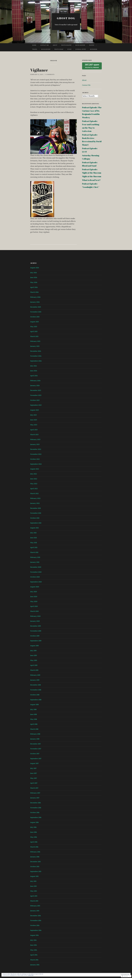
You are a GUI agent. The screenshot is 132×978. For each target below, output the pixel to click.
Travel (34, 49)
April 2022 (34, 489)
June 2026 (33, 277)
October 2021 (34, 518)
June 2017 (33, 773)
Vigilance (39, 70)
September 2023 (36, 405)
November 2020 (35, 572)
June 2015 (33, 886)
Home (34, 45)
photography (66, 45)
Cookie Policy (31, 975)
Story (69, 49)
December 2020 (35, 567)
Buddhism (93, 49)
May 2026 (33, 282)
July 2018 (33, 709)
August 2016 (34, 822)
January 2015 (34, 911)
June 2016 (33, 832)
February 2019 (35, 675)
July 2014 (33, 940)
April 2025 (34, 331)
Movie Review (80, 45)
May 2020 (33, 601)
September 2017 (35, 759)
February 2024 (35, 381)
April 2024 (34, 376)
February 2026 (35, 297)
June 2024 (33, 371)
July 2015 (33, 881)
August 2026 (34, 268)
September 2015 (35, 871)
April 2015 (33, 896)
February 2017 (35, 793)
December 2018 (35, 685)
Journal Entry (80, 49)
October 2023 (35, 400)
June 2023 (33, 420)
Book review (45, 49)
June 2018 (33, 714)
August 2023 (34, 410)
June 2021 (33, 538)
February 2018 (35, 734)
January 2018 (34, 739)
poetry (91, 45)
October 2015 (34, 866)
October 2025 (35, 317)
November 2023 (35, 395)
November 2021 (35, 513)
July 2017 (33, 768)
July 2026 (33, 273)
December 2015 (35, 862)
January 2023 (35, 444)
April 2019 (33, 665)
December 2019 (35, 626)
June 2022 (33, 479)
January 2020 (35, 621)
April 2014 (33, 955)
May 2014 (33, 950)
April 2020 (34, 606)
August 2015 (34, 876)
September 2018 (35, 700)
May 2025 (33, 327)
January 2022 (35, 503)
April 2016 (33, 842)
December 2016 (35, 803)
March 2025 (34, 336)
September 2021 (35, 523)
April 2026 (34, 287)
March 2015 (34, 901)
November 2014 (35, 920)
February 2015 (35, 906)
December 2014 (35, 916)
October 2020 (35, 577)
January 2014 (34, 965)
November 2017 (35, 749)
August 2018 (34, 704)
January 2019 (34, 680)
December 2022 (35, 449)
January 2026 (35, 302)
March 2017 (34, 788)
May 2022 (33, 484)
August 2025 (34, 322)
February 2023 (35, 439)
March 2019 (34, 670)
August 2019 (34, 646)
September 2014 (35, 930)
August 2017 (34, 763)
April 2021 (33, 547)
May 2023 (33, 425)
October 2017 (34, 754)
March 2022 (34, 493)
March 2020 (34, 611)
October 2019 (34, 636)
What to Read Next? (91, 180)
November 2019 (35, 631)
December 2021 (35, 508)
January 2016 (34, 857)
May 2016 (33, 837)
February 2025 (35, 341)
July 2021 (33, 533)
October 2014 (34, 925)
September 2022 (36, 464)
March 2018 (34, 729)
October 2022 (35, 459)
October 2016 (34, 812)
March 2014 (34, 960)
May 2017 (33, 778)
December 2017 (35, 744)
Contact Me (44, 45)
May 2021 (33, 543)
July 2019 (33, 651)
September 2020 (36, 582)
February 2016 (35, 852)
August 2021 (34, 528)
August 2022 (34, 469)
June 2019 (33, 655)
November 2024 (35, 356)
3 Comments (49, 74)
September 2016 (35, 817)
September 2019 (35, 641)
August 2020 (34, 587)
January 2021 (34, 562)
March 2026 (34, 292)
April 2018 (33, 724)
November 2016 (35, 808)
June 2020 (33, 596)
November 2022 (35, 454)
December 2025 (35, 307)
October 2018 (34, 695)
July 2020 (33, 592)
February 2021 (35, 557)
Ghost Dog (66, 18)
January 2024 (35, 385)
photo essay (58, 49)
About (55, 45)
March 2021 (34, 552)
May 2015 (33, 891)
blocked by (93, 66)
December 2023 (35, 390)
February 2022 (35, 498)
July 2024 (33, 366)
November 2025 (35, 312)
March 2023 (34, 434)
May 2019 (33, 660)
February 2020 (35, 616)
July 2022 (33, 474)
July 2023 (33, 415)
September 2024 (36, 361)
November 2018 (35, 690)
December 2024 (35, 351)
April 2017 (33, 783)
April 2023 (34, 430)
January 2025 (35, 346)
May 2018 (33, 719)
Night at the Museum (91, 176)
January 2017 (34, 798)
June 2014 (33, 945)
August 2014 (34, 935)
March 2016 (34, 847)
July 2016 (33, 827)
